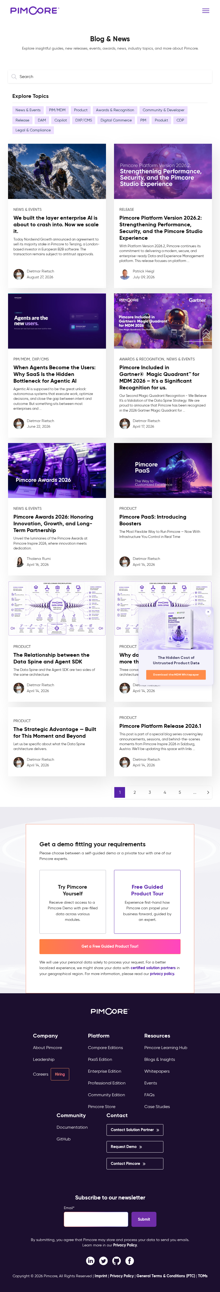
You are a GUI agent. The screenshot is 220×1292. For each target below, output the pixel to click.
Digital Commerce (116, 120)
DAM (42, 120)
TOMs (203, 1275)
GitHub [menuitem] (64, 1139)
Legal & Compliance (33, 130)
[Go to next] (208, 792)
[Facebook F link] (90, 1260)
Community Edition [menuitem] (106, 1094)
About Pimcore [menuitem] (47, 1047)
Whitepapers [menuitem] (157, 1071)
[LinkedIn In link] (129, 1260)
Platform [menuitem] (98, 1035)
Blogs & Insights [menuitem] (159, 1059)
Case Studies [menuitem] (157, 1106)
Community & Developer (163, 110)
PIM (143, 120)
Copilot (60, 120)
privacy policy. (162, 973)
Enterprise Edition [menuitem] (104, 1071)
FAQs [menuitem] (149, 1094)
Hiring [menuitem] (60, 1074)
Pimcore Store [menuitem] (101, 1106)
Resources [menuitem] (157, 1035)
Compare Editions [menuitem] (105, 1047)
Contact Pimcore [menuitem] (125, 1163)
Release (22, 120)
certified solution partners (153, 967)
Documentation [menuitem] (72, 1127)
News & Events (28, 110)
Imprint (101, 1275)
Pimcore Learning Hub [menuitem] (165, 1047)
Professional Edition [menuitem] (107, 1083)
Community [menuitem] (71, 1115)
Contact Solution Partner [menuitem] (132, 1129)
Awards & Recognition (115, 110)
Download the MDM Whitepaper (176, 675)
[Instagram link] (116, 1260)
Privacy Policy (125, 1245)
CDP (180, 120)
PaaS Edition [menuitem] (100, 1059)
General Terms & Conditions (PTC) (166, 1275)
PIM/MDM (57, 110)
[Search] (15, 76)
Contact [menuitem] (117, 1115)
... (194, 792)
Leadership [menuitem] (43, 1059)
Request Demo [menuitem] (124, 1146)
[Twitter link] (103, 1260)
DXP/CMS (83, 120)
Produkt (161, 120)
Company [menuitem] (45, 1035)
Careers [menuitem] (40, 1074)
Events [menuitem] (150, 1083)
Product (80, 110)
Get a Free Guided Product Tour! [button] (110, 946)
